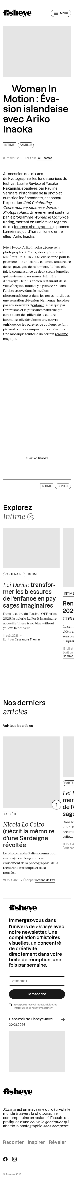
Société (10, 814)
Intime (9, 145)
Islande (33, 261)
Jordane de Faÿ (45, 880)
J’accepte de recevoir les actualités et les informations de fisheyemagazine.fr (35, 1006)
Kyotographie (19, 178)
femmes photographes (33, 227)
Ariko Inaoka (23, 236)
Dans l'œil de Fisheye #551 (31, 1019)
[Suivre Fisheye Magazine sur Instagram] (14, 1159)
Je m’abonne (37, 994)
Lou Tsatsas (44, 158)
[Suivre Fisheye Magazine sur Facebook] (5, 1159)
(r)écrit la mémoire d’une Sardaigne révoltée (28, 834)
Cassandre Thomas (28, 639)
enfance (38, 305)
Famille (26, 145)
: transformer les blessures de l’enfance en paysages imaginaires (30, 595)
